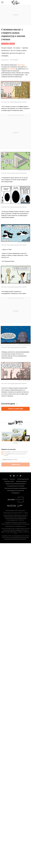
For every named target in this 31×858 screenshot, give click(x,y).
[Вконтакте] (14, 475)
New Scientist (11, 69)
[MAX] (10, 475)
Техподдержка (15, 493)
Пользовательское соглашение (15, 486)
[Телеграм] (20, 475)
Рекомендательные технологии (15, 490)
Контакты (12, 479)
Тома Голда (20, 65)
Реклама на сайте (9, 481)
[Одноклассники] (17, 475)
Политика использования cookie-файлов (15, 488)
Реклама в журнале (21, 481)
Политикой (7, 453)
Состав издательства (23, 479)
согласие (8, 451)
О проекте (5, 479)
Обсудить (15, 60)
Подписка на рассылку (8, 449)
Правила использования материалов (15, 483)
